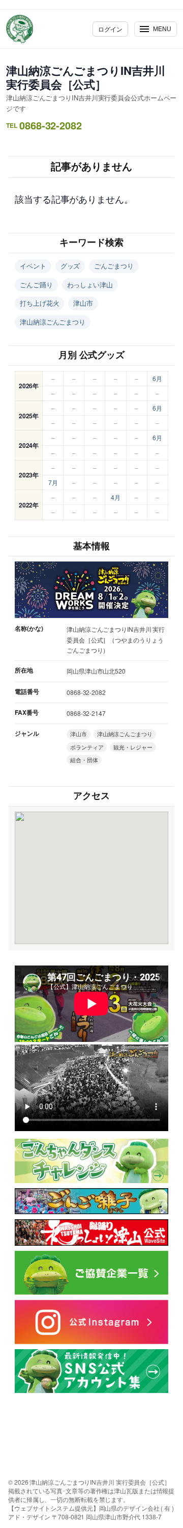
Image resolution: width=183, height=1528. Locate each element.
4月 (115, 497)
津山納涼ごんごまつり (52, 322)
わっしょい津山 (90, 284)
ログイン (110, 28)
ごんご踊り (36, 284)
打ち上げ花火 (39, 303)
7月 (53, 482)
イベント (33, 266)
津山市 (83, 303)
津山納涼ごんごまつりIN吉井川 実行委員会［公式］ (85, 77)
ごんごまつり (113, 266)
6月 (157, 378)
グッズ (70, 266)
